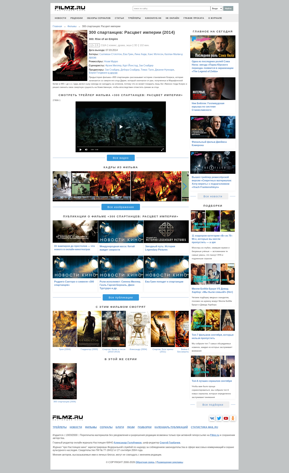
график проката (193, 18)
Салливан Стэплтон (110, 54)
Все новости (213, 196)
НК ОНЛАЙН (172, 18)
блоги (120, 427)
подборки (145, 427)
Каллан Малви (173, 54)
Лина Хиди (140, 54)
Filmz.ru (214, 435)
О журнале (215, 18)
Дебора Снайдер (130, 69)
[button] (185, 186)
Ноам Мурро (111, 61)
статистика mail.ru (204, 427)
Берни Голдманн (98, 72)
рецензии (76, 18)
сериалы (106, 427)
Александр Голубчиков (128, 442)
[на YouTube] (226, 418)
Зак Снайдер (146, 65)
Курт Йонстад (130, 65)
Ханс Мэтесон (155, 54)
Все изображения (120, 207)
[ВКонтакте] (212, 418)
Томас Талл (147, 69)
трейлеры (134, 18)
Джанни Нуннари (164, 69)
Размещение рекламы (170, 462)
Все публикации (121, 297)
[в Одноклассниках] (233, 418)
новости (60, 18)
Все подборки (212, 404)
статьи (119, 18)
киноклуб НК (153, 18)
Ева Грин (128, 54)
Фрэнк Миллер (113, 65)
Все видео (121, 157)
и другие (113, 72)
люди (131, 427)
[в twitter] (219, 418)
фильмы (91, 427)
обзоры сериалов (99, 18)
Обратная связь (145, 462)
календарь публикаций (171, 427)
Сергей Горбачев (170, 442)
